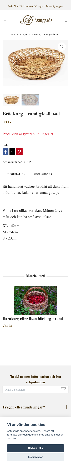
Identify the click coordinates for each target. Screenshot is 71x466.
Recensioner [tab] (43, 174)
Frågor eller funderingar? (24, 407)
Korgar (23, 34)
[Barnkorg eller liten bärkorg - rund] (35, 300)
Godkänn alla (35, 448)
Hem (13, 34)
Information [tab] (16, 174)
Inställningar (35, 457)
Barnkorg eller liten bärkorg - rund (33, 319)
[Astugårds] (36, 20)
